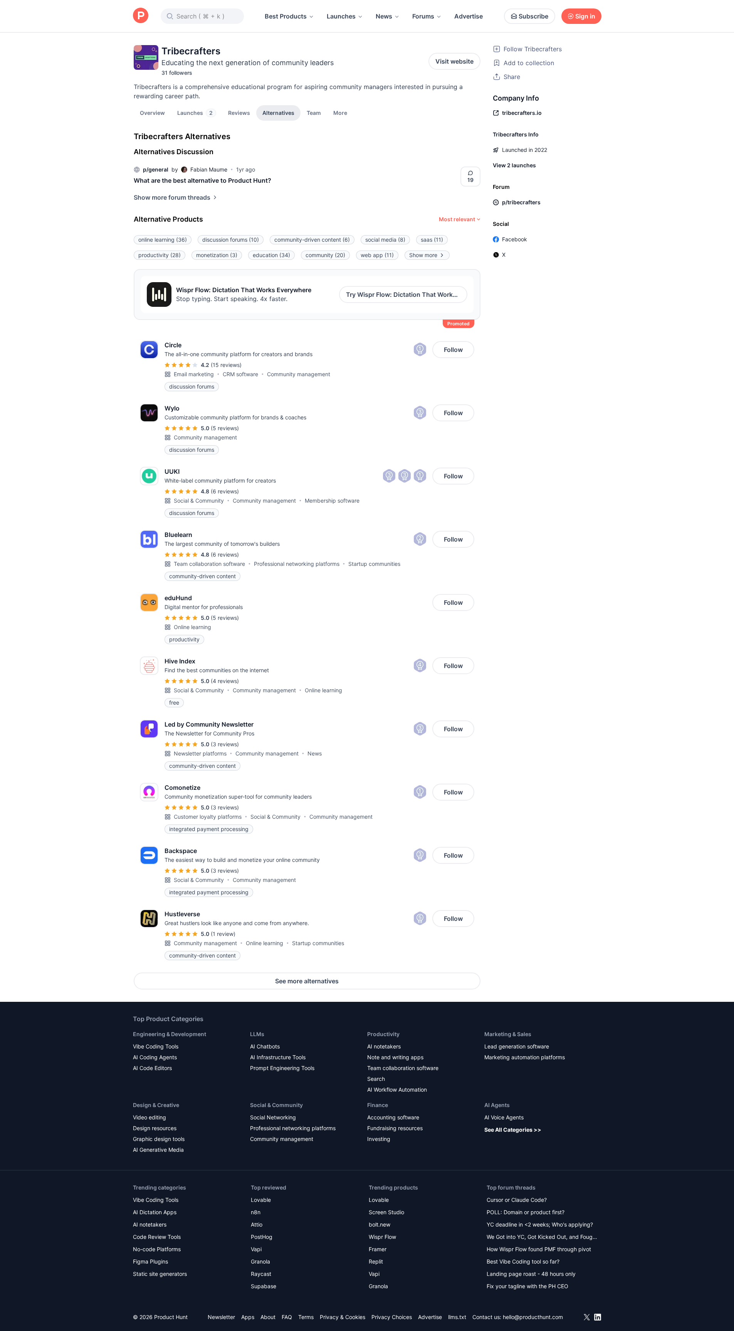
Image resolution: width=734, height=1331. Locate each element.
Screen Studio (386, 1212)
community (325, 255)
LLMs (257, 1034)
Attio (256, 1224)
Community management (298, 374)
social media (385, 239)
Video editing (149, 1117)
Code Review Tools (157, 1236)
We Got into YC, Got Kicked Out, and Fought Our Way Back (542, 1237)
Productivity (383, 1034)
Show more (423, 255)
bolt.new (379, 1224)
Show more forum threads (172, 197)
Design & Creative (156, 1105)
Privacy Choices (391, 1317)
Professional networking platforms (296, 563)
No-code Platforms (157, 1249)
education (271, 255)
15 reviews (226, 365)
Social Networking (273, 1117)
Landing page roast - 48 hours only (531, 1273)
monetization (216, 255)
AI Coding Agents (155, 1057)
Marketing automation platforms (524, 1057)
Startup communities (374, 563)
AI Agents (497, 1105)
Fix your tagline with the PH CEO (527, 1286)
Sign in (585, 16)
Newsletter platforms (200, 753)
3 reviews (225, 744)
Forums (423, 16)
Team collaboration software (209, 563)
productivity (159, 255)
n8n (255, 1212)
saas (432, 239)
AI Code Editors (152, 1068)
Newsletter (221, 1317)
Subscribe (533, 16)
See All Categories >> (512, 1129)
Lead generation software (516, 1046)
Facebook (514, 239)
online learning (162, 239)
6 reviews (225, 491)
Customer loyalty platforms (208, 816)
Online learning (192, 627)
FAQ (287, 1317)
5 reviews (225, 428)
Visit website (454, 61)
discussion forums (230, 239)
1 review (223, 934)
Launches (341, 16)
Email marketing (194, 374)
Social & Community (199, 500)
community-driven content (312, 239)
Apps (247, 1317)
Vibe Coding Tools (155, 1046)
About (267, 1317)
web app (377, 255)
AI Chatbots (265, 1046)
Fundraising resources (395, 1128)
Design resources (154, 1128)
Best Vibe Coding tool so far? (523, 1261)
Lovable (261, 1199)
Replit (376, 1261)
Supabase (263, 1286)
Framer (377, 1249)
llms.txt (457, 1317)
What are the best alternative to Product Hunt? (202, 180)
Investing (378, 1139)
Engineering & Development (169, 1034)
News (384, 16)
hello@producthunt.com (533, 1317)
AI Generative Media (158, 1149)
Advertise (468, 16)
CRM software (240, 374)
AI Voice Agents (504, 1117)
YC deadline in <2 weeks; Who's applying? (540, 1224)
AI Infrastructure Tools (278, 1057)
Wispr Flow (382, 1236)
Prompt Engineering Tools (282, 1068)
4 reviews (225, 681)
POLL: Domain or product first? (525, 1212)
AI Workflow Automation (397, 1089)
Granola (260, 1261)
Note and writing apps (395, 1057)
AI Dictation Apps (154, 1212)
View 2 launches (514, 165)
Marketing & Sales (507, 1034)
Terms (306, 1317)
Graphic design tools (159, 1139)
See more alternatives (307, 981)
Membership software (332, 500)
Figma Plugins (150, 1261)
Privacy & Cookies (342, 1317)
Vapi (256, 1249)
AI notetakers (384, 1046)
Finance (377, 1105)
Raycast (261, 1273)
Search (376, 1078)
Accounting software (393, 1117)
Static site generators (160, 1273)
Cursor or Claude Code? (517, 1199)
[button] (340, 112)
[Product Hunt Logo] (140, 16)
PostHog (261, 1236)
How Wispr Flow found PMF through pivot (539, 1249)
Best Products (286, 16)
